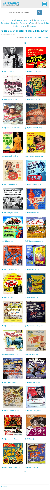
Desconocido (33, 26)
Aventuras (28, 20)
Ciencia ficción (43, 23)
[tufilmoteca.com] (11, 6)
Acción (5, 20)
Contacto (4, 487)
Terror (43, 20)
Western (32, 23)
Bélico (12, 20)
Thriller (36, 20)
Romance (23, 23)
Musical (16, 26)
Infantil (24, 26)
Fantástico (5, 23)
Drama (19, 20)
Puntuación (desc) (42, 37)
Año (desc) (29, 37)
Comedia (14, 23)
